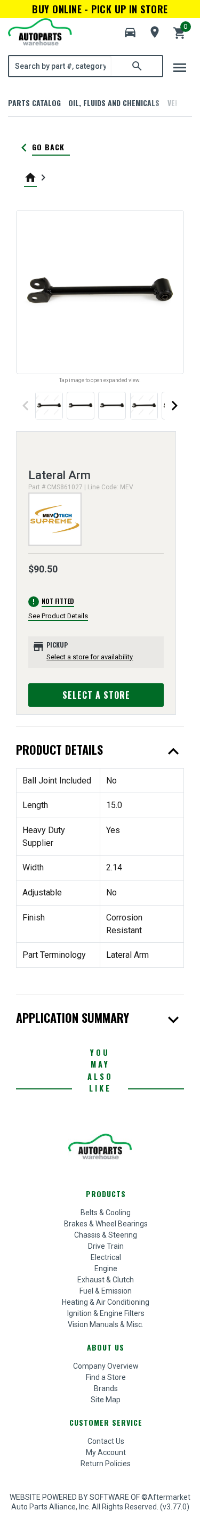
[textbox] (60, 66)
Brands (106, 1388)
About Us (105, 1347)
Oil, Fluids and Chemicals (113, 102)
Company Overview (106, 1366)
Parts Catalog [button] (34, 102)
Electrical (106, 1257)
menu (179, 67)
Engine (105, 1268)
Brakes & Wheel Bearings (106, 1223)
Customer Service (105, 1422)
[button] (130, 32)
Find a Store (106, 1377)
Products (106, 1193)
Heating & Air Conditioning (105, 1302)
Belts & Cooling (106, 1212)
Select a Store (96, 695)
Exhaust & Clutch (105, 1279)
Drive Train (106, 1246)
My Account (106, 1452)
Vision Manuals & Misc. (105, 1324)
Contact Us (105, 1441)
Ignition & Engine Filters (106, 1313)
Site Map (106, 1399)
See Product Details (58, 616)
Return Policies (106, 1463)
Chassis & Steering (105, 1235)
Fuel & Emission (105, 1291)
